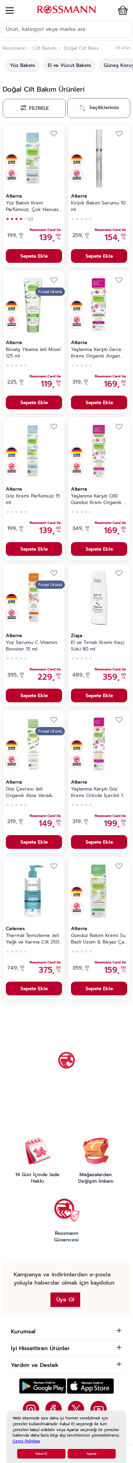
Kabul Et (41, 1453)
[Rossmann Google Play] (42, 1386)
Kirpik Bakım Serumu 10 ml (98, 206)
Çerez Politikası (26, 1441)
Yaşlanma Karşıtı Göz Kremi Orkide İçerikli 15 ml (98, 792)
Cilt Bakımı (45, 48)
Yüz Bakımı (22, 65)
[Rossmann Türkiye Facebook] (53, 1409)
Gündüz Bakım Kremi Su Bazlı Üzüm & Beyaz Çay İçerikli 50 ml (99, 939)
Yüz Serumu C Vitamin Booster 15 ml (31, 646)
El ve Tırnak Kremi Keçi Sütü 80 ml (97, 646)
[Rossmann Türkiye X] (76, 1409)
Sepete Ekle (34, 256)
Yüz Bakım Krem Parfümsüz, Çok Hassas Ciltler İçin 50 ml (32, 206)
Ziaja (76, 635)
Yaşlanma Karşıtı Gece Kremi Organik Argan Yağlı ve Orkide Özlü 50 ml (98, 353)
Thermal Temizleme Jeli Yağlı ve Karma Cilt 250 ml (32, 939)
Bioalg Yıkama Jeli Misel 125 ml (33, 353)
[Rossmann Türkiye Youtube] (98, 1409)
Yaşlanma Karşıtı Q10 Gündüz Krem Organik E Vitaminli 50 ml (98, 499)
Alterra (14, 196)
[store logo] (66, 9)
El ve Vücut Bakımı (69, 65)
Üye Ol (65, 1300)
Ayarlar (92, 1453)
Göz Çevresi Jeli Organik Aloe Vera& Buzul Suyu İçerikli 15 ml (33, 792)
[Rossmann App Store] (90, 1386)
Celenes (15, 928)
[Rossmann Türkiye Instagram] (31, 1409)
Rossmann (14, 48)
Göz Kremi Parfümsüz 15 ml (33, 499)
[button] (121, 10)
